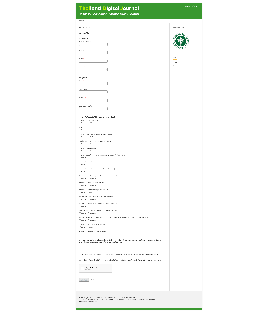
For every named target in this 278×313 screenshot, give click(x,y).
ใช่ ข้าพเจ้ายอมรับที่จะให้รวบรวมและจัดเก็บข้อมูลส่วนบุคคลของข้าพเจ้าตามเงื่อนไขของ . (119, 254)
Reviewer (93, 137)
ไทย (174, 66)
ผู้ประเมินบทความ (95, 123)
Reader (83, 123)
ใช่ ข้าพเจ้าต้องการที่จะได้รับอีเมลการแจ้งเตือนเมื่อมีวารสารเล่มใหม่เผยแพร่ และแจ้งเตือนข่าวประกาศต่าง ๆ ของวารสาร (121, 260)
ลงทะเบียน (187, 6)
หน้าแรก (81, 21)
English (175, 62)
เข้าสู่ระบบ (195, 6)
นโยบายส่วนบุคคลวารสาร (149, 254)
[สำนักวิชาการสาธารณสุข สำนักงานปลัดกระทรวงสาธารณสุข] (181, 48)
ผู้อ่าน (83, 165)
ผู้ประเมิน (91, 192)
